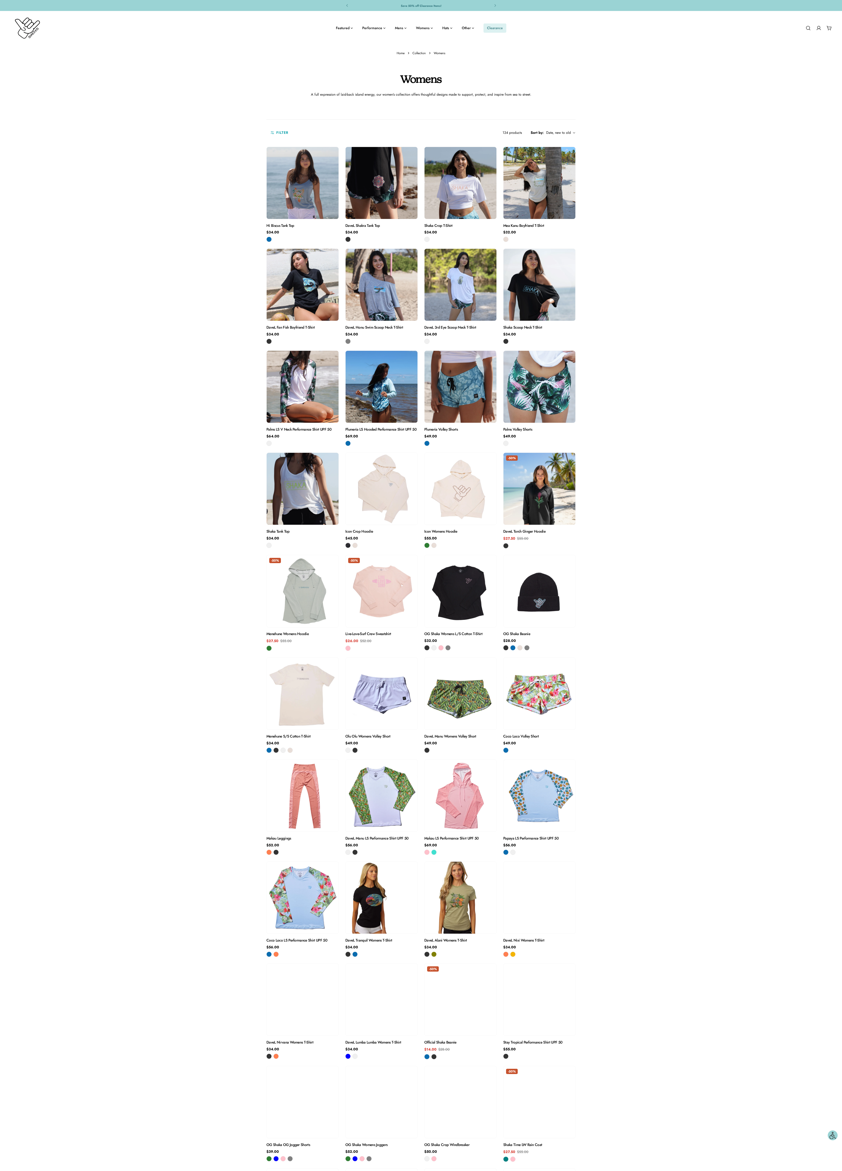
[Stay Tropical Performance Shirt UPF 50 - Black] (505, 1056)
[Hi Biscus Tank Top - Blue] (269, 239)
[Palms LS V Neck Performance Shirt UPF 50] (303, 387)
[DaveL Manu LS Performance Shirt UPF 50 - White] (348, 852)
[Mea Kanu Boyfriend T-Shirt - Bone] (505, 239)
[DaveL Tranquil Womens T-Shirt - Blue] (355, 954)
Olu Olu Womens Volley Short (368, 736)
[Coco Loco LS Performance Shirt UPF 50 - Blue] (269, 954)
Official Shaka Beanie (440, 1042)
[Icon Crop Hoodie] (381, 489)
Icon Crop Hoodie (359, 531)
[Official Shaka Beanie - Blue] (427, 1056)
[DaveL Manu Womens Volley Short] (460, 694)
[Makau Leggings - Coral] (269, 852)
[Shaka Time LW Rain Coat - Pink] (513, 1159)
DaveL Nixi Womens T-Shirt (523, 940)
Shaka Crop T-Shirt (438, 225)
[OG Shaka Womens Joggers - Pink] (362, 1158)
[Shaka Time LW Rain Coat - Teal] (505, 1159)
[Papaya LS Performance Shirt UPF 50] (539, 796)
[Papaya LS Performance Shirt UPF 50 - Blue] (505, 852)
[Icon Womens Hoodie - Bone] (434, 545)
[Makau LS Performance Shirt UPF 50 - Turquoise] (434, 852)
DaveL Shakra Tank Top (362, 225)
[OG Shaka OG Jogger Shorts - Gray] (290, 1158)
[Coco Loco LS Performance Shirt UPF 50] (303, 898)
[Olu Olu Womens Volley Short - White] (348, 750)
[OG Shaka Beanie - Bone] (520, 647)
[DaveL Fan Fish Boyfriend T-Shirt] (303, 285)
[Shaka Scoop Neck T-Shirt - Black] (505, 341)
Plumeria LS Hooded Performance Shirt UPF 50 (381, 429)
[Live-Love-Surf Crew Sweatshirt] (381, 591)
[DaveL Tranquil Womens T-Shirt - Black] (348, 954)
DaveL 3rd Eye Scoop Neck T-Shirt (450, 327)
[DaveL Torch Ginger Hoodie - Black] (505, 545)
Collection (419, 53)
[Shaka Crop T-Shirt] (460, 183)
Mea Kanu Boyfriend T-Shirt (523, 225)
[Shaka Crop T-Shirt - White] (427, 239)
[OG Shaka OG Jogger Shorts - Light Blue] (276, 1158)
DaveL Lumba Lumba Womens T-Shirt (373, 1042)
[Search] (808, 28)
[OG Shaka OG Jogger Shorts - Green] (269, 1158)
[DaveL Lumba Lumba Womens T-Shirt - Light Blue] (348, 1056)
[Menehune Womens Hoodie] (303, 591)
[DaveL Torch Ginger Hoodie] (539, 496)
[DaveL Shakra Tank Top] (381, 183)
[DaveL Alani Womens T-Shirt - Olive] (434, 954)
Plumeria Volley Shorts (441, 429)
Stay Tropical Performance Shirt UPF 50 (532, 1042)
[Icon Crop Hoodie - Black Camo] (348, 545)
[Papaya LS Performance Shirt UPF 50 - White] (513, 852)
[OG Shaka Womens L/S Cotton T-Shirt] (460, 591)
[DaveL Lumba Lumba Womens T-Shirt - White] (355, 1056)
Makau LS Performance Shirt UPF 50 (451, 838)
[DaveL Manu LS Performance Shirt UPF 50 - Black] (355, 852)
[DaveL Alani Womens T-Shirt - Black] (427, 954)
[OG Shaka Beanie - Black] (505, 647)
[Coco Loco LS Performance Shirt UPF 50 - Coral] (276, 954)
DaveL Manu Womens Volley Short (450, 736)
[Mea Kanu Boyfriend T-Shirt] (539, 183)
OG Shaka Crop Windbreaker (446, 1144)
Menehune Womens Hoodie (287, 633)
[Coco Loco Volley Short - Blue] (505, 750)
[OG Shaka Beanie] (539, 591)
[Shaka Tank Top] (303, 489)
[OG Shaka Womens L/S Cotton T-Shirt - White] (434, 647)
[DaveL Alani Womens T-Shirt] (460, 898)
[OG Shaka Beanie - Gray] (527, 647)
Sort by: (537, 132)
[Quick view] (332, 156)
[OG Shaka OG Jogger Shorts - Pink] (283, 1158)
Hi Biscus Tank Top (280, 225)
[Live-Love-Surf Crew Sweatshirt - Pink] (348, 648)
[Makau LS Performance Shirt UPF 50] (460, 796)
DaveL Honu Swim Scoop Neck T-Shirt (374, 327)
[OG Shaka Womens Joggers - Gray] (369, 1158)
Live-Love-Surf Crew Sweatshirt (368, 633)
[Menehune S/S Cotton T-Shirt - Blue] (269, 750)
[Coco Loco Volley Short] (539, 694)
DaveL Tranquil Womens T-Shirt (368, 940)
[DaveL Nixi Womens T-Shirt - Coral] (505, 954)
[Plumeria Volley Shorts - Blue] (427, 443)
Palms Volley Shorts (517, 429)
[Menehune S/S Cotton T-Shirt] (303, 694)
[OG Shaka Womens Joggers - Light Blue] (355, 1158)
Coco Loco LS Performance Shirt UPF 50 (296, 940)
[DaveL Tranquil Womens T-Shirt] (381, 898)
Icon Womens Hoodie (440, 531)
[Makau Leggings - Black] (276, 852)
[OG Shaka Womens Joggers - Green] (348, 1158)
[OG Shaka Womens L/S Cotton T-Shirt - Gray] (448, 647)
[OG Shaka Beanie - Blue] (513, 647)
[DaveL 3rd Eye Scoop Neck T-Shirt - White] (427, 341)
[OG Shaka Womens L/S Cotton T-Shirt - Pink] (441, 647)
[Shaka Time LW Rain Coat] (539, 1102)
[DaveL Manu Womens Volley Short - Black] (427, 750)
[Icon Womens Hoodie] (460, 489)
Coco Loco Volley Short (521, 736)
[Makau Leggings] (303, 796)
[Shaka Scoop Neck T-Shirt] (539, 285)
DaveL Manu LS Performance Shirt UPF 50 (377, 838)
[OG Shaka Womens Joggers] (381, 1102)
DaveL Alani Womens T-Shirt (445, 940)
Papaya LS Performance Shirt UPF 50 (531, 838)
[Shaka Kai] (27, 28)
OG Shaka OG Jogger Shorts (288, 1144)
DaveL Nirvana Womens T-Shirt (289, 1042)
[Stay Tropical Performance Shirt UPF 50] (539, 1000)
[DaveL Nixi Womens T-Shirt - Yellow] (513, 954)
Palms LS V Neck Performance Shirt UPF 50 (299, 429)
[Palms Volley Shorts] (539, 387)
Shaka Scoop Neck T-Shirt (522, 327)
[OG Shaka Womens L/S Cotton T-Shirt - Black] (427, 647)
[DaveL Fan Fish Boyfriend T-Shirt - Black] (269, 341)
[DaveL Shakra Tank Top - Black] (348, 239)
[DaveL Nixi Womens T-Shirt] (539, 898)
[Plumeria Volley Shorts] (460, 387)
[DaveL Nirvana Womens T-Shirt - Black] (269, 1056)
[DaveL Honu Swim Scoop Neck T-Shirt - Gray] (348, 341)
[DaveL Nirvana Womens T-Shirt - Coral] (276, 1056)
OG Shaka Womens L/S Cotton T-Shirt (453, 633)
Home (401, 53)
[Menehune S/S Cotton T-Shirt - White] (283, 750)
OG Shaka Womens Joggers (366, 1144)
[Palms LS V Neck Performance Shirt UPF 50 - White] (269, 443)
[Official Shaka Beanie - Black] (434, 1056)
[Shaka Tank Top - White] (269, 545)
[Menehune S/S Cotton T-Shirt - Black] (276, 750)
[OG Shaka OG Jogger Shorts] (303, 1102)
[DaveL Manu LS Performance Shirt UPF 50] (381, 796)
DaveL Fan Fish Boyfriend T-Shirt (290, 327)
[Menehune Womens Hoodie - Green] (269, 648)
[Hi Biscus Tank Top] (303, 183)
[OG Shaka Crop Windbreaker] (460, 1102)
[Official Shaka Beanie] (460, 1000)
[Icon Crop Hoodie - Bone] (355, 545)
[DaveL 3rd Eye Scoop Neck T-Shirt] (460, 285)
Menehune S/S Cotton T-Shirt (288, 736)
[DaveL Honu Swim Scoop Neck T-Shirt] (381, 285)
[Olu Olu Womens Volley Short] (381, 694)
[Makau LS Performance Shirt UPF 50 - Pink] (427, 852)
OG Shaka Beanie (516, 633)
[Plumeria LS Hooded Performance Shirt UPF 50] (381, 387)
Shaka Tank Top (278, 531)
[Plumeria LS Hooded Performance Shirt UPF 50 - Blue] (348, 443)
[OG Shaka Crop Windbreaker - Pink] (434, 1158)
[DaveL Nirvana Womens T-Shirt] (303, 1000)
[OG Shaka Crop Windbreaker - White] (427, 1158)
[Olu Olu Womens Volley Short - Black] (355, 750)
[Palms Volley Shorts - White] (505, 443)
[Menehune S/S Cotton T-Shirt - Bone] (290, 750)
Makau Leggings (278, 838)
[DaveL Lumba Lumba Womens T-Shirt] (381, 1000)
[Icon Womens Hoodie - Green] (427, 545)
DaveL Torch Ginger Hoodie (524, 531)
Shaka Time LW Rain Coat (522, 1144)
